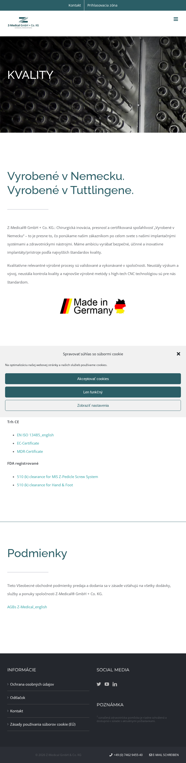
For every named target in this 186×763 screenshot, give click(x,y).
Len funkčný (93, 392)
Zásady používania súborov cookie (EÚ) (42, 724)
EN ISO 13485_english (35, 434)
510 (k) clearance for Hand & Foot (45, 484)
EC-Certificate (28, 443)
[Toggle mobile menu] (176, 19)
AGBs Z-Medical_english (27, 606)
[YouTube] (107, 684)
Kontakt (16, 710)
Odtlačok (17, 697)
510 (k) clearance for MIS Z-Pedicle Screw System (57, 476)
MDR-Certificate (30, 451)
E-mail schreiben (165, 755)
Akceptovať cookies (93, 379)
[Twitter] (99, 684)
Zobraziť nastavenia (93, 405)
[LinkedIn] (115, 684)
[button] (178, 353)
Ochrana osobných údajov (32, 684)
